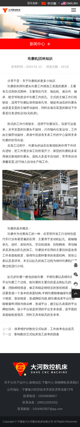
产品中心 (23, 382)
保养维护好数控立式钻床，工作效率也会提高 (44, 329)
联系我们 (73, 382)
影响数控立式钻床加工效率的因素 (36, 334)
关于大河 (10, 382)
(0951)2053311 (47, 402)
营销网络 (60, 382)
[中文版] (49, 3)
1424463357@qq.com (47, 409)
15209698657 (47, 396)
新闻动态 (35, 382)
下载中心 (48, 382)
